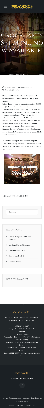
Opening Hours (15, 261)
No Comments (26, 87)
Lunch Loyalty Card (17, 250)
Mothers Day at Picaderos (19, 245)
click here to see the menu (16, 107)
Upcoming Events (12, 90)
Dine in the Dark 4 (16, 256)
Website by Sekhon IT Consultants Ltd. (22, 405)
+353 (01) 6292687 (22, 326)
